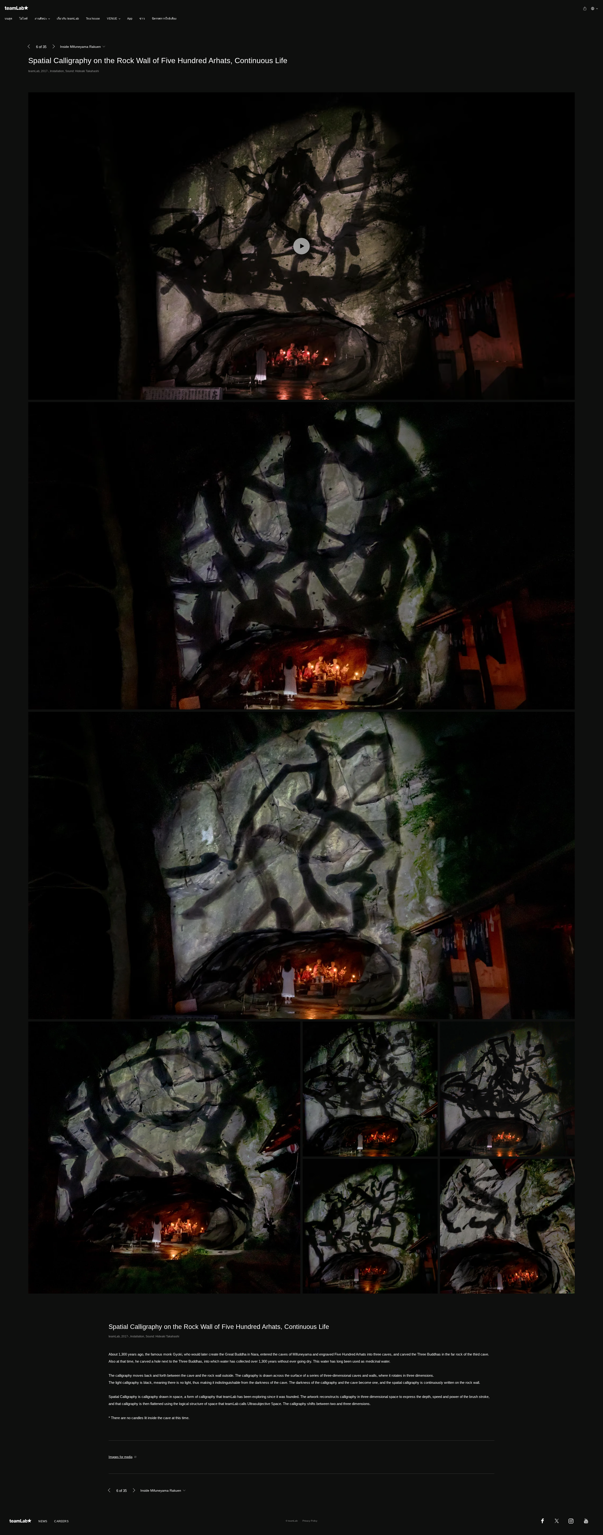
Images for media (120, 1457)
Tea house (93, 18)
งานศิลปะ (41, 18)
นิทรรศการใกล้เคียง (164, 18)
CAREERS (61, 1521)
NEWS (42, 1521)
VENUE (112, 18)
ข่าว (142, 18)
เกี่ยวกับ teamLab (68, 18)
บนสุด (8, 18)
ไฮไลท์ (23, 18)
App (130, 18)
